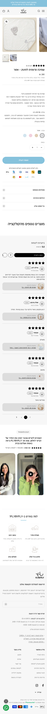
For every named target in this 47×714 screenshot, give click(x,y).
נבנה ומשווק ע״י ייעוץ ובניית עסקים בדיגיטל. (26, 702)
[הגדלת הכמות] (33, 147)
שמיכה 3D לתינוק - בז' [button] (29, 287)
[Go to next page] (17, 417)
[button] (39, 66)
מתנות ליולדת (16, 673)
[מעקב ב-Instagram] (36, 685)
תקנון (19, 655)
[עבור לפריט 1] (5, 58)
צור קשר (18, 664)
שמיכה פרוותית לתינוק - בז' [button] (27, 378)
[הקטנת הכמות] (41, 147)
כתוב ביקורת (38, 255)
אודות (19, 659)
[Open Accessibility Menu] (6, 701)
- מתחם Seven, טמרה (37, 642)
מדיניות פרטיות (39, 677)
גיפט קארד (41, 655)
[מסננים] (10, 255)
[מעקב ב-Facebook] (43, 685)
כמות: (43, 142)
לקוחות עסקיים (16, 668)
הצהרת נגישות (16, 677)
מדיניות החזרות (39, 668)
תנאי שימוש (41, 673)
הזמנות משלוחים (39, 659)
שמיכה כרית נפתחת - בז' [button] (28, 317)
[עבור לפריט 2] (13, 58)
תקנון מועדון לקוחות (38, 664)
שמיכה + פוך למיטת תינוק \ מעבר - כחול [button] (23, 348)
